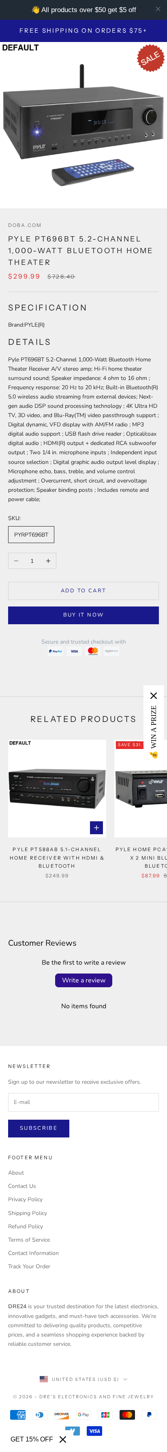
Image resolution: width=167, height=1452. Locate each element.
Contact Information (33, 1253)
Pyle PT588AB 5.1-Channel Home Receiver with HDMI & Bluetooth (57, 857)
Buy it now (83, 615)
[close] (158, 9)
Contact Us (22, 1186)
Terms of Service (29, 1240)
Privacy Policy (25, 1199)
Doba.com (25, 225)
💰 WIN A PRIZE (154, 732)
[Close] (63, 1439)
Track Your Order (29, 1266)
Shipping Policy (27, 1213)
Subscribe (39, 1128)
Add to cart (84, 590)
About (16, 1173)
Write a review (83, 980)
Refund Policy (25, 1226)
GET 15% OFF (32, 1439)
